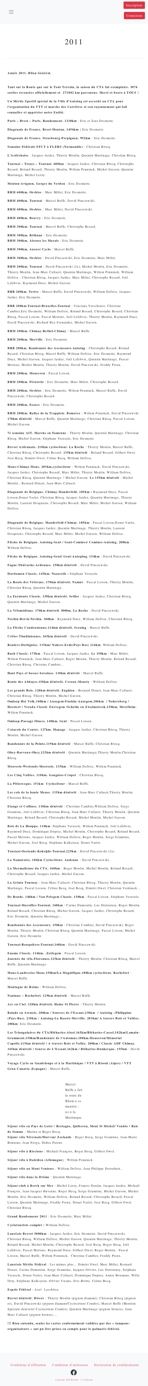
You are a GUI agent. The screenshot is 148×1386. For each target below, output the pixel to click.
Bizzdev (75, 1379)
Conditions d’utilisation (70, 1365)
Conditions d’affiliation (28, 1365)
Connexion (134, 15)
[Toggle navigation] (11, 12)
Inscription (134, 5)
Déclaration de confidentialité (116, 1365)
